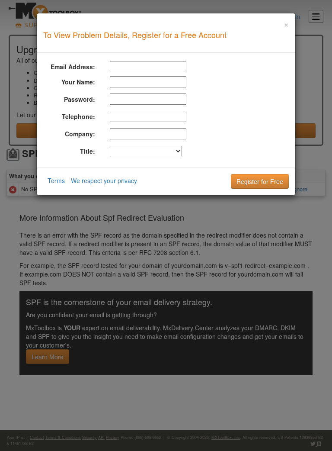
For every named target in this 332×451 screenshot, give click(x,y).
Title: (87, 151)
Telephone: (78, 116)
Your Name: (78, 81)
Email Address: (73, 66)
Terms (56, 180)
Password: (79, 99)
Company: (80, 133)
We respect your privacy (104, 180)
